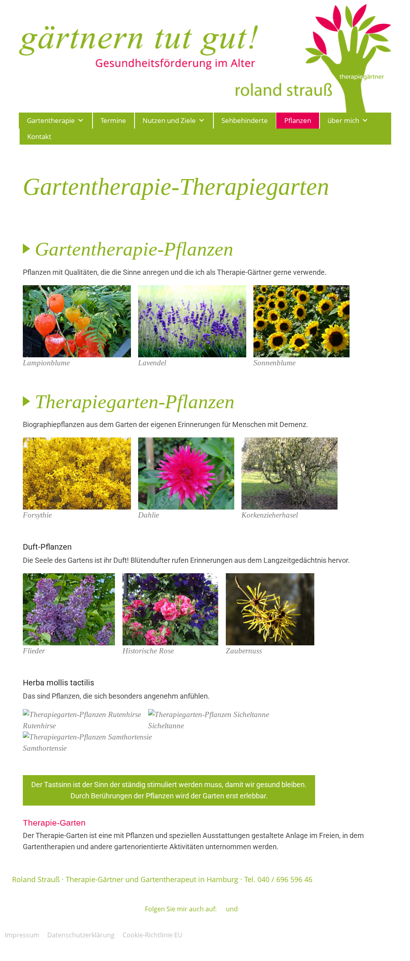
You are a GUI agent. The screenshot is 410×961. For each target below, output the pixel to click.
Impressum (22, 935)
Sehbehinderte (244, 120)
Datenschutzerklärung (81, 935)
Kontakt (39, 136)
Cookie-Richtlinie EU (153, 935)
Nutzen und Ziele (169, 120)
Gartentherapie (51, 120)
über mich (343, 120)
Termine (113, 120)
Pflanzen (297, 120)
